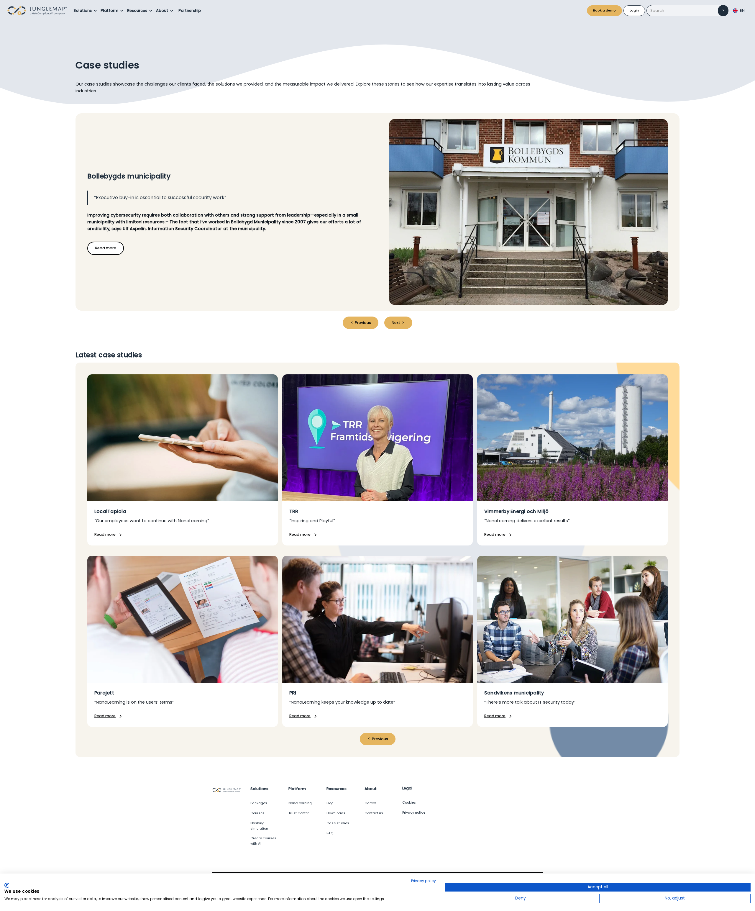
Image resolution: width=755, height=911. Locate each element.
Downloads (335, 813)
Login (634, 10)
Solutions (82, 10)
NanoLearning (300, 803)
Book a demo (604, 10)
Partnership (189, 10)
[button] (85, 10)
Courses (257, 813)
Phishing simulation (259, 826)
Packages (258, 803)
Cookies (409, 802)
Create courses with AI (263, 841)
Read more (105, 247)
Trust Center (298, 813)
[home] (38, 10)
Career (370, 803)
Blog (330, 803)
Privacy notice (413, 812)
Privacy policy (423, 880)
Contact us (374, 813)
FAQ (329, 833)
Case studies (337, 823)
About (162, 10)
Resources (137, 10)
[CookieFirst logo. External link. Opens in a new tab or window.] (6, 885)
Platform (109, 10)
